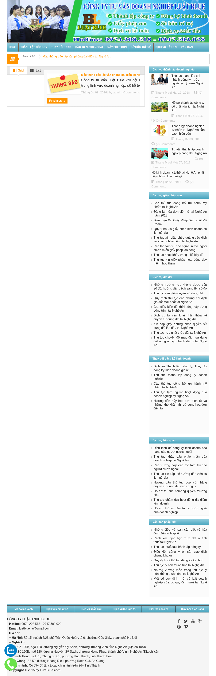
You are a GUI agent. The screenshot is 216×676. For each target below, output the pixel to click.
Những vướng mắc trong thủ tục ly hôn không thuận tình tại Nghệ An (180, 571)
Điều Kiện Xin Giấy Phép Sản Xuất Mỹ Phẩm (180, 222)
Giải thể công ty (158, 609)
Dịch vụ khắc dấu (91, 609)
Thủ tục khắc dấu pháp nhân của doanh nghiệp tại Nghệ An (180, 458)
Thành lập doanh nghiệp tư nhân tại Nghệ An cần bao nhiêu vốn (188, 129)
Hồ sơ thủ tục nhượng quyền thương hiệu (180, 493)
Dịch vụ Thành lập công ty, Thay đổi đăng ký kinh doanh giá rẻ (180, 368)
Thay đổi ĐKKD (61, 47)
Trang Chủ (29, 56)
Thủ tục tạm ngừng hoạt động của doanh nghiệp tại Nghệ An (180, 394)
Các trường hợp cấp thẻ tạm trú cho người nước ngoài (180, 467)
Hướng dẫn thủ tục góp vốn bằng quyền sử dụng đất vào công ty (180, 484)
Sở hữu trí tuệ (141, 47)
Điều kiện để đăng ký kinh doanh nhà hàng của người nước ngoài (180, 449)
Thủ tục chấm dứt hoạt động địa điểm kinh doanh (180, 501)
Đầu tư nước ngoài (89, 47)
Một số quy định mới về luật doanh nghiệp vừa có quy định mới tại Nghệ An (180, 582)
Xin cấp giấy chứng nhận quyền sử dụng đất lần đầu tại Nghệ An (180, 325)
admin (117, 92)
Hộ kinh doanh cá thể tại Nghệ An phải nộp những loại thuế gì (177, 174)
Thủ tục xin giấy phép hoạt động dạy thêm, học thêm (180, 261)
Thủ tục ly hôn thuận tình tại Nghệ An (179, 565)
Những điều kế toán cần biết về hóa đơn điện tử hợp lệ (180, 531)
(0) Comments (165, 120)
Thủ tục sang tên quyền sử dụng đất (178, 293)
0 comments (131, 92)
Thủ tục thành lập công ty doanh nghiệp (180, 376)
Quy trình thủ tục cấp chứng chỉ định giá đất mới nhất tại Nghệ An (180, 300)
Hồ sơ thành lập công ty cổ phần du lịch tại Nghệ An (187, 106)
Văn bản (187, 47)
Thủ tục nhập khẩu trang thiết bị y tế (178, 254)
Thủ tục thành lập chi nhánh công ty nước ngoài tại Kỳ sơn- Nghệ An (187, 81)
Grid (20, 70)
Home (12, 47)
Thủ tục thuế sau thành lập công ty (177, 547)
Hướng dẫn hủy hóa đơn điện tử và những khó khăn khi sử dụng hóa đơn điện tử (180, 404)
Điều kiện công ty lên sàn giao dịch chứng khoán (180, 553)
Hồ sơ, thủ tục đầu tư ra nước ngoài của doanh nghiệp (180, 510)
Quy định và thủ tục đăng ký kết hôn (178, 560)
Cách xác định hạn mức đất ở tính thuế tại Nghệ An (180, 540)
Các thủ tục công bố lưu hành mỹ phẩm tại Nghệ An (180, 205)
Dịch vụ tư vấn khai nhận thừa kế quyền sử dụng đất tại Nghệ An (180, 317)
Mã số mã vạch (24, 609)
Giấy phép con (117, 47)
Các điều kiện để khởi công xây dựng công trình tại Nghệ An (180, 308)
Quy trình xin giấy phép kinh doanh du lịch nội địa (180, 230)
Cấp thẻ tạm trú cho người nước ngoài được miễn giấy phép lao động (180, 248)
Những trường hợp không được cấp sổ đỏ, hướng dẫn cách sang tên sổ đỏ (180, 286)
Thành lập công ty (33, 47)
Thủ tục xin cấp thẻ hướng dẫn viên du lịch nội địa (180, 475)
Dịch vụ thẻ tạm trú (124, 609)
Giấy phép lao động (192, 609)
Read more (56, 100)
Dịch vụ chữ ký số (57, 609)
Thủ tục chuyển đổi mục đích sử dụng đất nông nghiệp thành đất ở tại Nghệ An (180, 341)
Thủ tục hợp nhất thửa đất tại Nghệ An (180, 332)
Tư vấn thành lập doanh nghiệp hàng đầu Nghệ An (189, 151)
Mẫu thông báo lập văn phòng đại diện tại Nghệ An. (115, 74)
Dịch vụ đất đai (166, 47)
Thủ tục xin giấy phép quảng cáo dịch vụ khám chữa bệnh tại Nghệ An (180, 239)
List (38, 70)
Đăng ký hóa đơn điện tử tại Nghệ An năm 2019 (180, 213)
